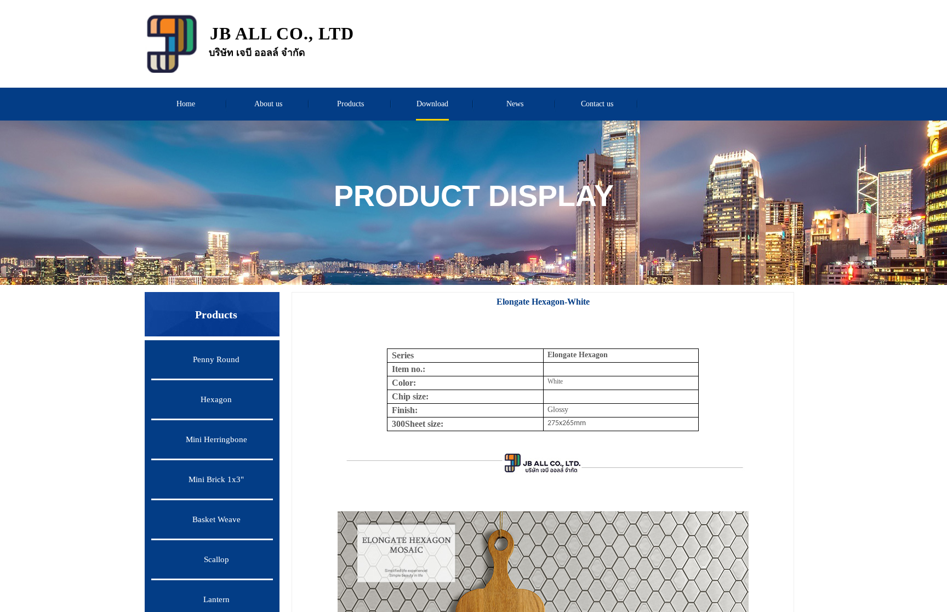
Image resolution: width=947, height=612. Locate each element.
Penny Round (216, 359)
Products (350, 104)
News (514, 104)
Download (432, 104)
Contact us (597, 104)
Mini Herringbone (216, 439)
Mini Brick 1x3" (216, 479)
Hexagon (216, 399)
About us (268, 104)
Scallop (216, 559)
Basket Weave (216, 519)
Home (185, 104)
